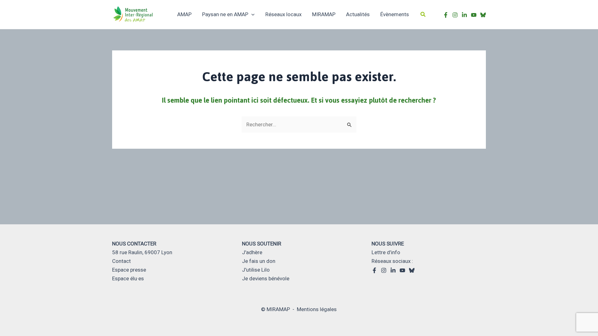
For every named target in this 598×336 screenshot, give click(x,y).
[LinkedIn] (464, 15)
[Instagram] (455, 15)
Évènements (394, 14)
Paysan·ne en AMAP (225, 14)
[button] (423, 14)
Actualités (358, 14)
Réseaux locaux (283, 14)
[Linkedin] (393, 270)
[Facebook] (445, 15)
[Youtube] (474, 15)
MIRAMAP (323, 14)
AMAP (184, 14)
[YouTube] (402, 270)
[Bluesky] (483, 15)
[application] (251, 14)
